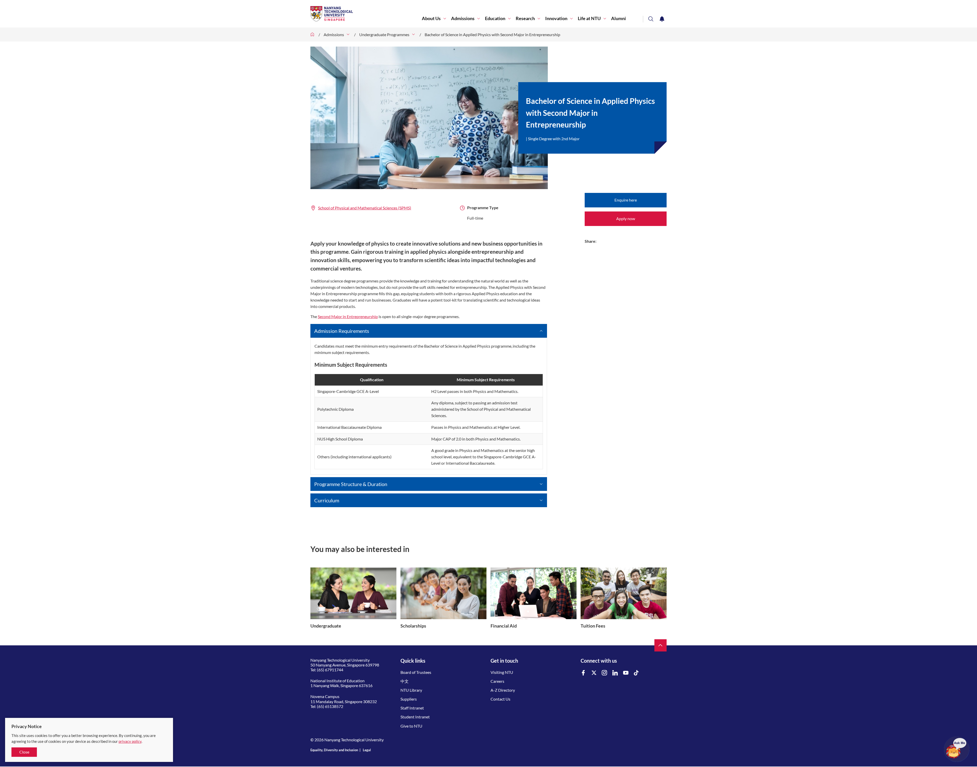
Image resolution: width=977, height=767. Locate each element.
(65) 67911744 (330, 669)
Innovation (556, 18)
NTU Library (411, 690)
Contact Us (500, 699)
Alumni (618, 18)
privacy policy (130, 741)
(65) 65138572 (330, 706)
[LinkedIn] (615, 673)
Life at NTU (589, 18)
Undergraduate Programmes (384, 34)
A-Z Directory (503, 690)
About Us (431, 18)
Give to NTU (411, 725)
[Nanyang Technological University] (366, 13)
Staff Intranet (412, 707)
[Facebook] (583, 673)
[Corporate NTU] (312, 34)
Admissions (463, 18)
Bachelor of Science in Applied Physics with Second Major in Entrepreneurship (492, 34)
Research (525, 18)
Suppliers (408, 699)
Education (495, 18)
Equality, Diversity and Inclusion (334, 750)
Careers (497, 681)
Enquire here (625, 199)
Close (24, 751)
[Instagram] (604, 673)
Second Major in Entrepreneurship (348, 316)
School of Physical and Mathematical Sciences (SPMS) (364, 207)
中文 (404, 681)
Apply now (625, 218)
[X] (594, 673)
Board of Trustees (415, 672)
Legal (367, 750)
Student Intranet (415, 716)
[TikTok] (636, 673)
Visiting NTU (502, 672)
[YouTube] (626, 673)
